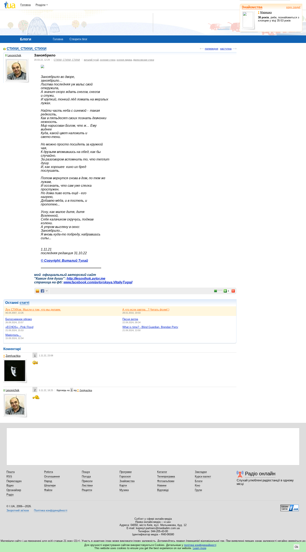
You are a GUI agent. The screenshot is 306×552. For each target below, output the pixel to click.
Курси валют (203, 476)
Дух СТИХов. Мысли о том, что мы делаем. (33, 309)
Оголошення (52, 476)
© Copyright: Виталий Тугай (64, 260)
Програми (125, 471)
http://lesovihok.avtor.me (86, 278)
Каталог (162, 471)
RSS (9, 476)
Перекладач (14, 481)
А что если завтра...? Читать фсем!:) (145, 309)
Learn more (199, 548)
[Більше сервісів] (47, 291)
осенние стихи (107, 60)
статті (24, 303)
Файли (48, 490)
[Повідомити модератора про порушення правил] (233, 291)
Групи (198, 490)
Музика (124, 490)
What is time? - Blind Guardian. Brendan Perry (150, 327)
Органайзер (13, 490)
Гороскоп (125, 476)
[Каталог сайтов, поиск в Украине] (289, 506)
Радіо (10, 494)
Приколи (87, 481)
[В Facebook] (42, 291)
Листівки (87, 485)
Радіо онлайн (260, 473)
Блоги (198, 481)
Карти (123, 485)
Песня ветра (130, 319)
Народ (48, 481)
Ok (296, 546)
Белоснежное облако (18, 319)
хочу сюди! (293, 7)
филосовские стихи (143, 60)
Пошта (10, 471)
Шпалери (50, 485)
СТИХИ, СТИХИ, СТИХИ (26, 49)
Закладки (201, 471)
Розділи (40, 4)
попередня (211, 48)
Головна (25, 4)
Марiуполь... (13, 335)
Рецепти (87, 490)
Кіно (197, 485)
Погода (86, 476)
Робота (48, 471)
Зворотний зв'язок (17, 510)
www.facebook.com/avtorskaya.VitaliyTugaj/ (97, 282)
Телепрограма (166, 476)
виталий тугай (91, 60)
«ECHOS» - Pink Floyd (19, 327)
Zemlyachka (13, 355)
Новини (161, 485)
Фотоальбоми (165, 481)
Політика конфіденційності (50, 510)
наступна (225, 48)
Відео (10, 485)
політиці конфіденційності (200, 545)
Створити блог (78, 39)
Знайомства (252, 7)
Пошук (86, 471)
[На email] (37, 291)
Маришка (266, 12)
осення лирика (124, 60)
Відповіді (163, 490)
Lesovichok (14, 55)
